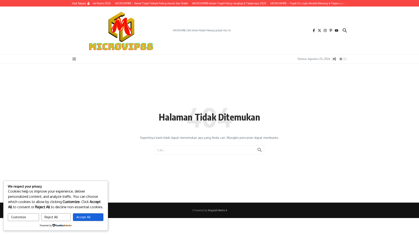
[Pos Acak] (334, 59)
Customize (18, 217)
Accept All (83, 217)
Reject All (51, 217)
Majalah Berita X (217, 210)
